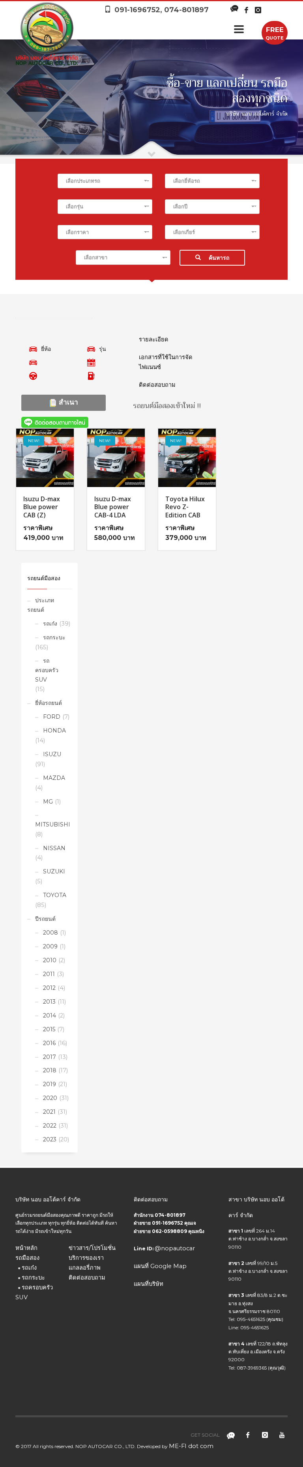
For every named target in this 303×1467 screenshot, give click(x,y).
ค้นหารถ (219, 257)
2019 (49, 1084)
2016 (49, 1043)
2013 (49, 1001)
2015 (49, 1029)
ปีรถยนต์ (45, 918)
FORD (51, 716)
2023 (49, 1139)
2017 (49, 1056)
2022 (49, 1125)
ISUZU (52, 754)
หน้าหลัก (26, 1248)
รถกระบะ (54, 637)
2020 (50, 1098)
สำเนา (67, 402)
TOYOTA (54, 895)
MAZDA (54, 777)
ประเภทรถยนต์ (40, 605)
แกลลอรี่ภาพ (85, 1267)
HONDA (54, 730)
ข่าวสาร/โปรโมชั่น (92, 1248)
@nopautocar (175, 1248)
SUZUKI (54, 871)
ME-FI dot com (191, 1446)
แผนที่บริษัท (148, 1283)
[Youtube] (282, 1435)
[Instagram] (258, 10)
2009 (50, 946)
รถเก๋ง (50, 623)
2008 (50, 932)
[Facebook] (246, 10)
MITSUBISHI (52, 824)
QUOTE (275, 33)
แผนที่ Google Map (160, 1266)
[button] (105, 181)
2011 (49, 974)
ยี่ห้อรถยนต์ (48, 702)
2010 (49, 960)
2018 (49, 1070)
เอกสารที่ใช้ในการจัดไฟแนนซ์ (166, 362)
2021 (49, 1111)
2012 (49, 987)
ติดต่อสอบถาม (157, 384)
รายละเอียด (153, 339)
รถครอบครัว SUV (46, 670)
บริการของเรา (86, 1257)
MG (48, 801)
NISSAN (54, 848)
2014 (49, 1015)
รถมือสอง (27, 1257)
